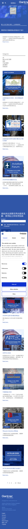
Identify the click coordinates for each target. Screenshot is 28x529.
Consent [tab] (5, 238)
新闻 (11, 24)
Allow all (14, 284)
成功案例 (5, 64)
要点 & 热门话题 (5, 24)
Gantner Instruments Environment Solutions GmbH (9, 509)
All (3, 57)
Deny (14, 294)
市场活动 (5, 66)
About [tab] (23, 238)
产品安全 (4, 524)
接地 (3, 522)
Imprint (3, 519)
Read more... (6, 42)
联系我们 (13, 3)
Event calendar (9, 72)
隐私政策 (7, 226)
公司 (6, 522)
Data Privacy (5, 520)
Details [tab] (14, 238)
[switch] (24, 268)
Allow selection (14, 289)
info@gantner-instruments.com (9, 500)
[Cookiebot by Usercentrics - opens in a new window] (20, 234)
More (19, 483)
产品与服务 (6, 63)
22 (15, 483)
